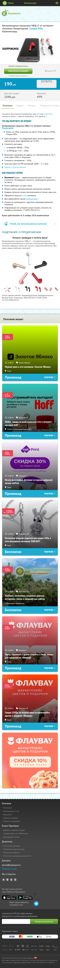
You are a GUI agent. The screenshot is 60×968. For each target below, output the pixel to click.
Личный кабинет (57, 3)
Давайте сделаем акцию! (14, 830)
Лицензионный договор (13, 849)
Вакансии (7, 814)
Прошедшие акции (11, 837)
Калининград (30, 3)
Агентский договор (11, 846)
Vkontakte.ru (7, 879)
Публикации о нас (11, 811)
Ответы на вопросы (11, 821)
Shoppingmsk (8, 128)
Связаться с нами (9, 868)
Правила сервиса (10, 818)
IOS (38, 114)
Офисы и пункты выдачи (15, 167)
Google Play (25, 897)
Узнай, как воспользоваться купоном (28, 223)
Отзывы (31, 105)
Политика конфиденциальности (17, 856)
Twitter (11, 879)
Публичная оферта (11, 852)
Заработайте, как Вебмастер (15, 833)
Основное (7, 105)
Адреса (20, 105)
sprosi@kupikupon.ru (11, 865)
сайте (24, 195)
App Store (9, 897)
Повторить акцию (18, 71)
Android (47, 114)
